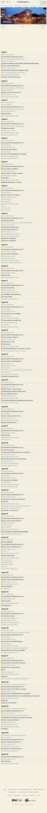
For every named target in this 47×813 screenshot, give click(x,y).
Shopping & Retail (33, 792)
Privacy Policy (32, 795)
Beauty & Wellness (38, 789)
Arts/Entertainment (9, 7)
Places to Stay (10, 795)
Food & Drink (12, 792)
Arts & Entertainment (25, 789)
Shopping (40, 7)
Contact (38, 795)
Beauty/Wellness (18, 7)
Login (4, 789)
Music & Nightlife (22, 792)
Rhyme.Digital (31, 804)
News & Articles (25, 795)
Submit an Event (12, 789)
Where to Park (17, 795)
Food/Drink (26, 7)
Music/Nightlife (33, 7)
